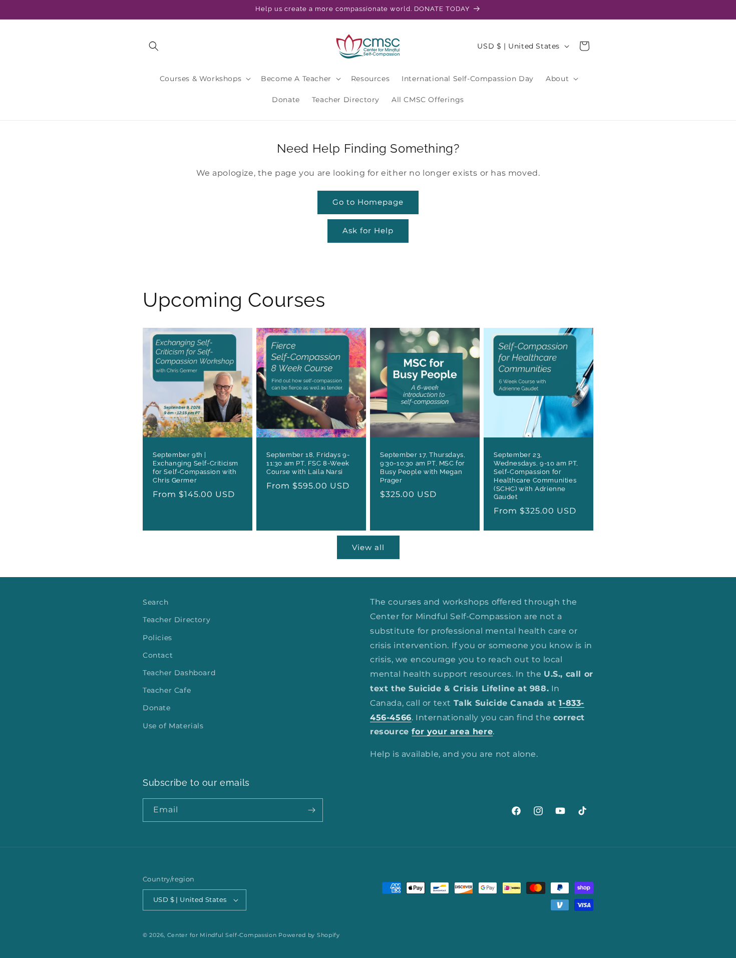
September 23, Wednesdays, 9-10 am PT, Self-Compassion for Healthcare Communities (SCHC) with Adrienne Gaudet (536, 476)
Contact (158, 655)
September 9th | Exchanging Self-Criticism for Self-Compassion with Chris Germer (195, 467)
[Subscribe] (311, 810)
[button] (154, 46)
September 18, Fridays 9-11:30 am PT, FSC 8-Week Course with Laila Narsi (307, 463)
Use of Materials (173, 725)
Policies (157, 637)
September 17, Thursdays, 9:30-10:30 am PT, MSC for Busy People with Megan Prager (422, 467)
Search (156, 602)
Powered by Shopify (309, 934)
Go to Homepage (368, 202)
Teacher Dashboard (179, 672)
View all (368, 547)
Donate (157, 707)
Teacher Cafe (167, 690)
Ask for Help (368, 230)
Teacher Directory (176, 619)
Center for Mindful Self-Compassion (222, 934)
